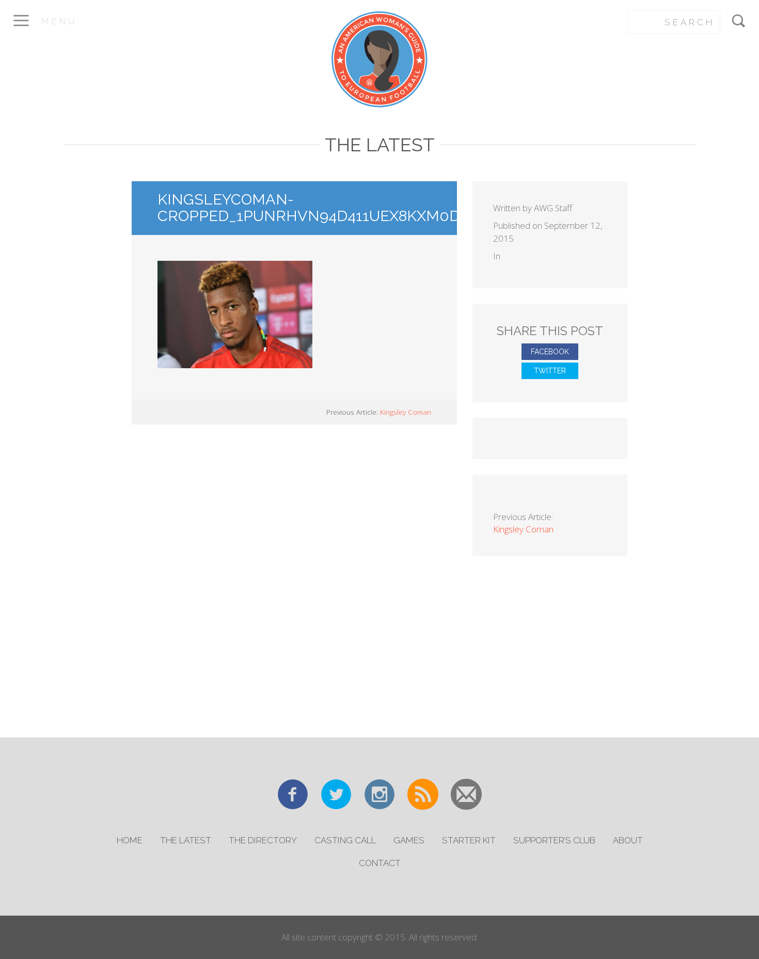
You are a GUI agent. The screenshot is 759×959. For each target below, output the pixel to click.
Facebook (550, 352)
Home (130, 840)
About (628, 840)
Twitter (550, 371)
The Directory (263, 840)
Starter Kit (469, 840)
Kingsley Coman (405, 412)
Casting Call (345, 840)
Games (408, 840)
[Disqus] (294, 579)
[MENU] (20, 28)
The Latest (185, 840)
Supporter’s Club (554, 840)
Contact (380, 863)
